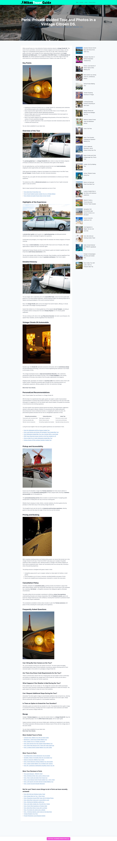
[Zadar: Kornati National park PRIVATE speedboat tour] (79, 247)
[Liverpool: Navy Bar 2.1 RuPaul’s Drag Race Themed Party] (79, 59)
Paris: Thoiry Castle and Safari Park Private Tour (35, 777)
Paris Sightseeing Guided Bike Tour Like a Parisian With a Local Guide (41, 434)
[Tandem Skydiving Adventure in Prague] (79, 95)
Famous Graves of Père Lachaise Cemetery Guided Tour (37, 440)
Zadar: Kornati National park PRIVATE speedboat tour (90, 246)
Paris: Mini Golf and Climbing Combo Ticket (34, 794)
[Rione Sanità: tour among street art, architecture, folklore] (79, 77)
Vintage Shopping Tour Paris (31, 813)
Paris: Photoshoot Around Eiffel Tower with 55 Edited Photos (39, 798)
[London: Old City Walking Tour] (79, 166)
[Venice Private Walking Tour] (79, 86)
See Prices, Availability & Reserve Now (57, 838)
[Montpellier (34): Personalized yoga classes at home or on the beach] (79, 211)
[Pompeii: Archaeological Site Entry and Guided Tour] (79, 256)
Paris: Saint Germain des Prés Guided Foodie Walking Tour (38, 743)
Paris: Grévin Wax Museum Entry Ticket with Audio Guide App (39, 745)
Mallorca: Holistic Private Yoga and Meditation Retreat (90, 121)
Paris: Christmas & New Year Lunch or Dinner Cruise (36, 775)
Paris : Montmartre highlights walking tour (34, 802)
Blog (77, 2)
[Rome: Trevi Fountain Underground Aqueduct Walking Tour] (79, 140)
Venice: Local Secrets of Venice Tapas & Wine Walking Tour (89, 67)
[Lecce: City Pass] (79, 131)
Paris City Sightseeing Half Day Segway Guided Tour (37, 430)
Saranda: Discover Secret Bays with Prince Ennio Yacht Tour (90, 49)
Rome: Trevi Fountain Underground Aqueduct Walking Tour (89, 139)
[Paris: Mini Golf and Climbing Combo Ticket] (79, 238)
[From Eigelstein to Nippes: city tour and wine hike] (79, 229)
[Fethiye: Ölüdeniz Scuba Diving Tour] (79, 175)
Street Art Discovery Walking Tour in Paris (34, 759)
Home (86, 2)
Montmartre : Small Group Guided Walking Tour (35, 739)
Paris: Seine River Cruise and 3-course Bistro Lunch (36, 800)
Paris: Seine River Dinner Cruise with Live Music (35, 808)
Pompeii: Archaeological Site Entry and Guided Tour (89, 255)
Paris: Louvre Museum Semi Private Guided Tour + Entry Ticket (39, 779)
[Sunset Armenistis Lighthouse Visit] (79, 220)
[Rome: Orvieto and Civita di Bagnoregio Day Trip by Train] (79, 157)
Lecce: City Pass (88, 128)
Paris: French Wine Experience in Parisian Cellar (35, 806)
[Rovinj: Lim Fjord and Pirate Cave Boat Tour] (79, 184)
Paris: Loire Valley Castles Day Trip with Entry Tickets (37, 804)
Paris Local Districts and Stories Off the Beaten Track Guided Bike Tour (41, 432)
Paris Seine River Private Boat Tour (32, 192)
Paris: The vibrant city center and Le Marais (34, 810)
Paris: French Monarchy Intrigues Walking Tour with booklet (38, 761)
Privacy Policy (92, 2)
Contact (81, 2)
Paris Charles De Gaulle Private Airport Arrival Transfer (37, 195)
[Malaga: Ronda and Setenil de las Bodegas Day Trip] (79, 113)
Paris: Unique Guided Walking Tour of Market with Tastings (38, 763)
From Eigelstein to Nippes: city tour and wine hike (89, 228)
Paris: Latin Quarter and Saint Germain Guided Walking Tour (38, 781)
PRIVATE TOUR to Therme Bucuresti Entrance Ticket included (90, 202)
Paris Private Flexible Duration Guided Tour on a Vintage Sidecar (39, 193)
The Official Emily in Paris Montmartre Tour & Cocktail (37, 755)
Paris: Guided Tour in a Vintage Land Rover (34, 741)
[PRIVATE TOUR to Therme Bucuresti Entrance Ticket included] (79, 202)
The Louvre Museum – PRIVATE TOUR (33, 773)
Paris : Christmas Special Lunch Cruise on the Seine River (38, 811)
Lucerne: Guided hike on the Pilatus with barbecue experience (90, 193)
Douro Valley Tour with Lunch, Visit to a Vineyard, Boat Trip (89, 264)
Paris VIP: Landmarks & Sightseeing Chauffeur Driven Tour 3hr (39, 765)
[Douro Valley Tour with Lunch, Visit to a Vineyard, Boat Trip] (79, 265)
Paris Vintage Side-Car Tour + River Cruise (34, 796)
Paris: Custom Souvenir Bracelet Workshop (34, 783)
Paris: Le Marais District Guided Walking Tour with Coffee (38, 747)
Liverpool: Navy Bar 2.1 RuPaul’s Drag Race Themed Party (89, 58)
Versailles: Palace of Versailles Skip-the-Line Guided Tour (38, 757)
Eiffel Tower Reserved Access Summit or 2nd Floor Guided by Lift (40, 436)
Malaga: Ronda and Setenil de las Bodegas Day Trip (89, 112)
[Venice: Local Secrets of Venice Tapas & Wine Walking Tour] (79, 68)
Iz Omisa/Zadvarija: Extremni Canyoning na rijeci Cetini (89, 103)
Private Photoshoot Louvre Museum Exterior (34, 815)
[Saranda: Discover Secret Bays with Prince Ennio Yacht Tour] (79, 50)
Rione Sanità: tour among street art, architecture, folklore (90, 76)
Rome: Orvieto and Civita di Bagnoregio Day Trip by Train (90, 157)
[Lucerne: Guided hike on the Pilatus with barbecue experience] (79, 193)
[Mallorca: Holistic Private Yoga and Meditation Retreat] (79, 122)
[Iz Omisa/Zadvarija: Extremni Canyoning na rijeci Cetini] (79, 104)
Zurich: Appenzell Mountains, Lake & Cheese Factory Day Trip (90, 148)
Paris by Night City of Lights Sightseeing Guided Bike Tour (38, 438)
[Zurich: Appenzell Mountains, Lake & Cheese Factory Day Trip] (79, 149)
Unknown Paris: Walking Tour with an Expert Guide (36, 737)
